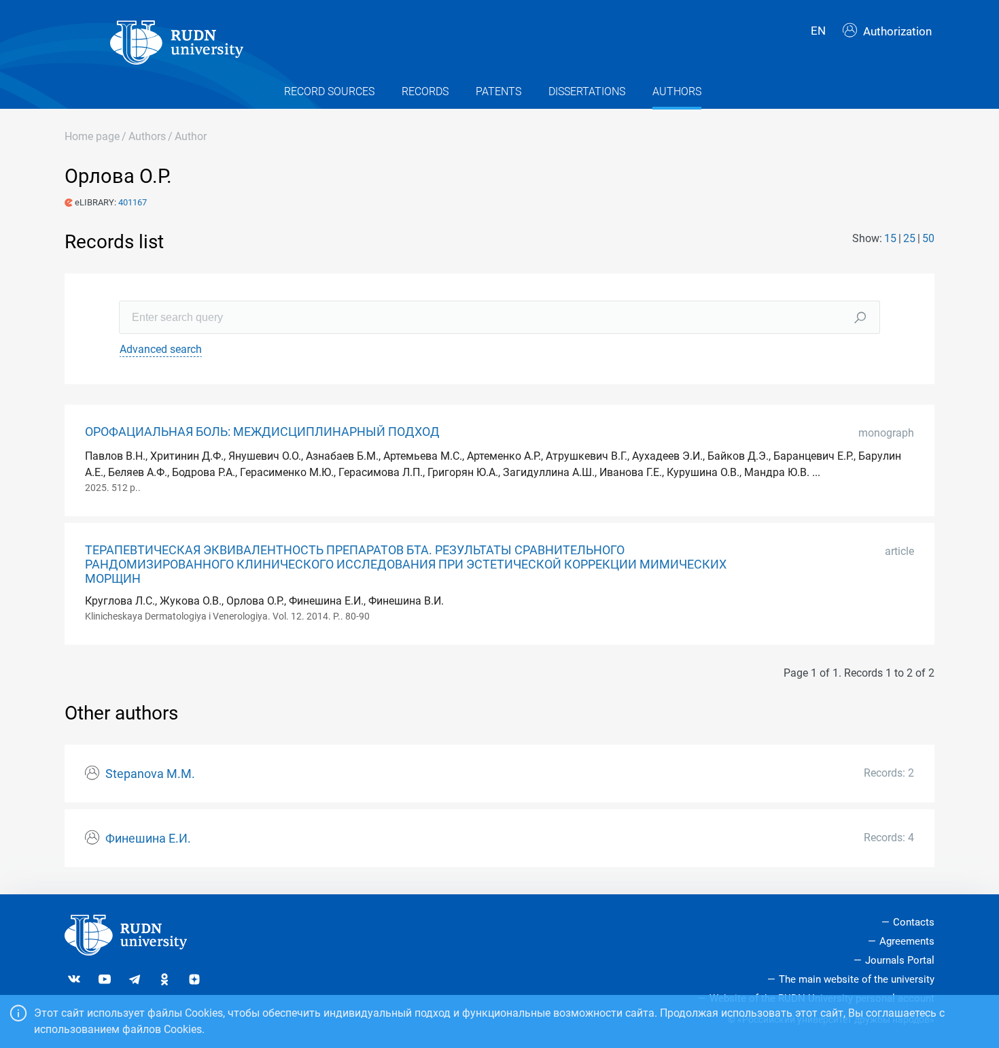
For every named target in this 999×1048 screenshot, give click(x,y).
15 (890, 238)
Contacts (913, 922)
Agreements (906, 941)
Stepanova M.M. (150, 774)
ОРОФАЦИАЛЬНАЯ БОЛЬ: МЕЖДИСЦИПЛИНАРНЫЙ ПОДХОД (262, 432)
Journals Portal (899, 960)
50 (928, 238)
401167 (132, 202)
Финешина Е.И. (148, 838)
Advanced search (161, 349)
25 (909, 238)
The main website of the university (856, 979)
